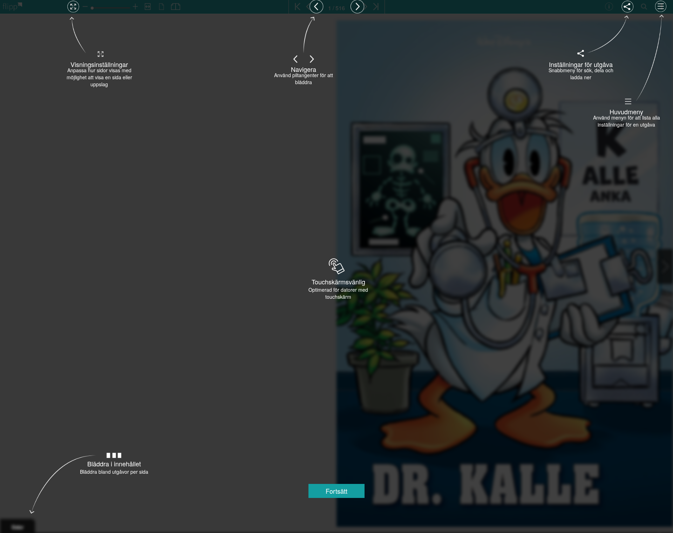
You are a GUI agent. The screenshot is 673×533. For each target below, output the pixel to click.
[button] (336, 491)
